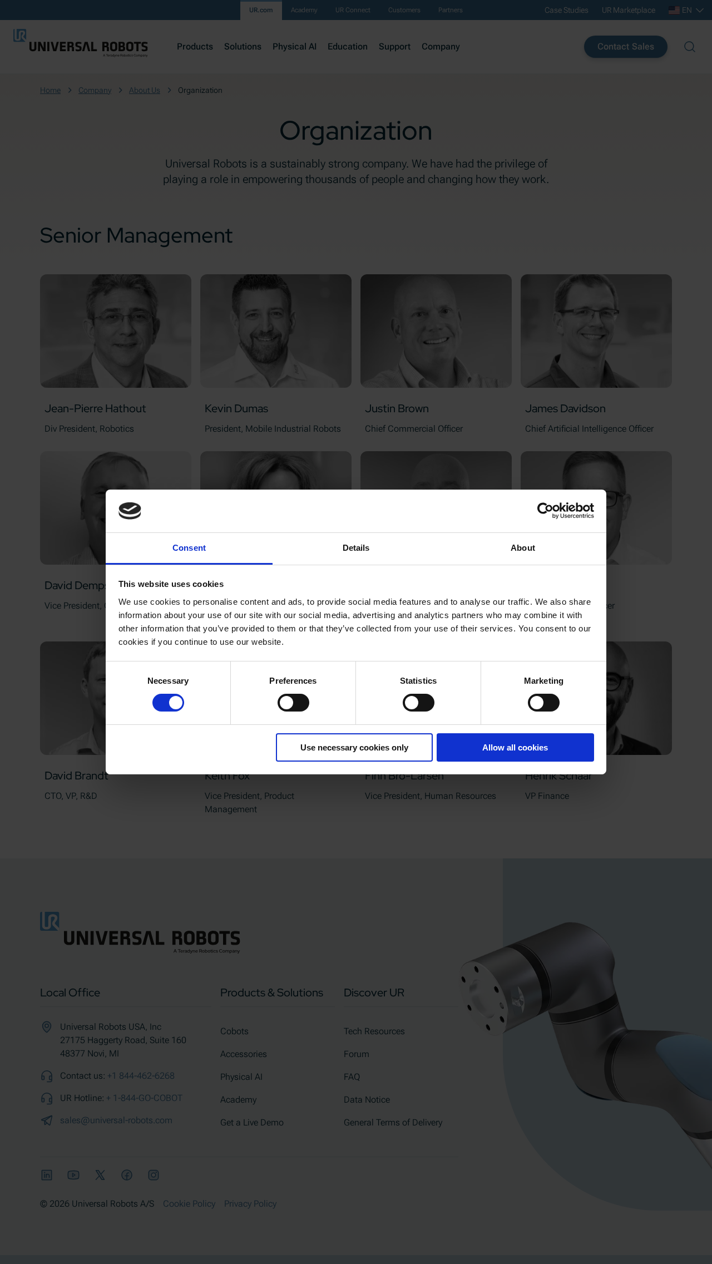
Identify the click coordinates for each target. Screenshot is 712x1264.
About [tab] (523, 547)
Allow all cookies (515, 747)
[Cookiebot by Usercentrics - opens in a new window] (545, 510)
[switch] (293, 703)
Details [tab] (356, 547)
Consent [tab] (189, 547)
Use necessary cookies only (354, 747)
